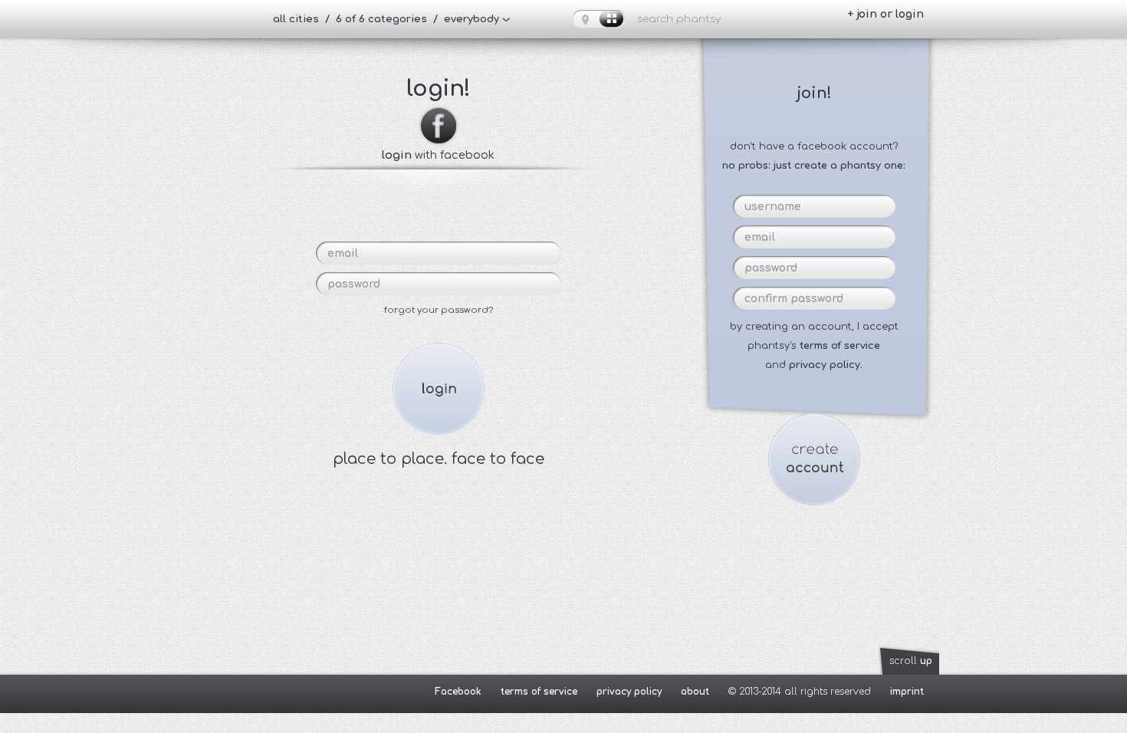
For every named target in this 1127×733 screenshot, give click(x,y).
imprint (907, 691)
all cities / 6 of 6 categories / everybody (386, 19)
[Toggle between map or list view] (599, 19)
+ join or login (885, 14)
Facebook (458, 691)
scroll (910, 661)
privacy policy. (826, 365)
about (695, 691)
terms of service (840, 345)
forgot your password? (438, 310)
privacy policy (629, 691)
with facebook (438, 155)
